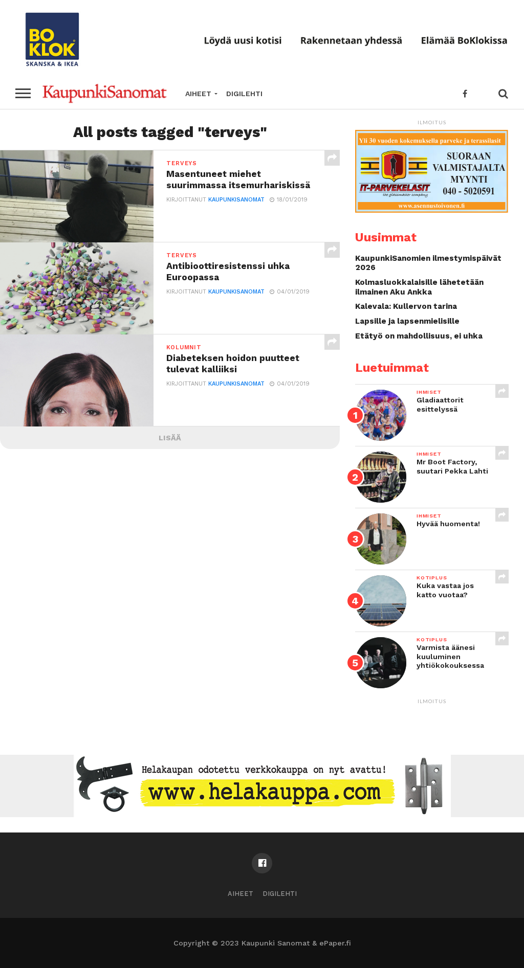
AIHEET (198, 93)
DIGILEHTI (244, 93)
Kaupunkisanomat (236, 199)
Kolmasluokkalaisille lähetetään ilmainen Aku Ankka (419, 287)
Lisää (170, 438)
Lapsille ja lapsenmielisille (407, 321)
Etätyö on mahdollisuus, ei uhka (419, 336)
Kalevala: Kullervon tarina (406, 306)
